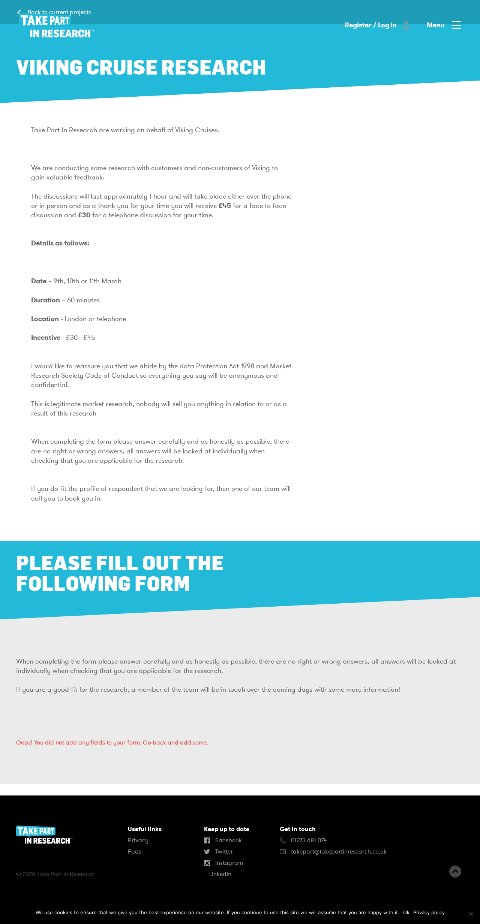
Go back (154, 743)
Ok (406, 912)
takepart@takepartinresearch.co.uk (339, 852)
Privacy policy (429, 912)
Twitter (223, 852)
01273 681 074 (308, 840)
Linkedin (219, 874)
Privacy (138, 840)
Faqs (134, 852)
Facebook (228, 840)
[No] (470, 913)
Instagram (228, 863)
